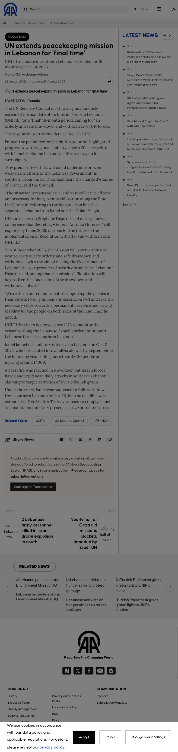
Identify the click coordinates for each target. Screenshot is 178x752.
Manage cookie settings (148, 737)
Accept (84, 737)
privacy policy (52, 747)
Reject (110, 737)
